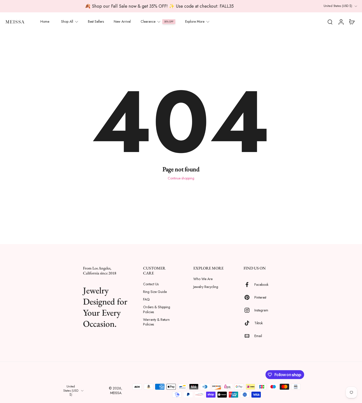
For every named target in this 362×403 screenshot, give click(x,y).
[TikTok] (249, 323)
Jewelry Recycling (205, 286)
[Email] (249, 335)
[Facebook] (249, 284)
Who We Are (203, 279)
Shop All (67, 21)
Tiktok (258, 323)
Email (258, 335)
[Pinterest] (249, 297)
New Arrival (122, 21)
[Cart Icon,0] (351, 21)
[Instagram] (249, 310)
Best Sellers (96, 21)
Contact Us (151, 284)
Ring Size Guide (155, 291)
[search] (330, 22)
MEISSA (115, 392)
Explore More (194, 21)
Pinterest (260, 297)
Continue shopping (181, 178)
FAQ (146, 299)
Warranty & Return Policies (156, 321)
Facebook (261, 284)
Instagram (261, 310)
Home (44, 21)
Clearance (148, 21)
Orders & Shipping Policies (156, 309)
